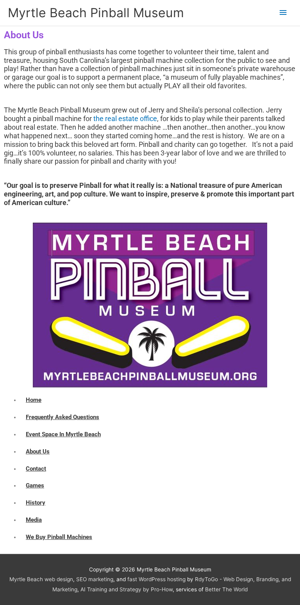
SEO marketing (94, 579)
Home (33, 399)
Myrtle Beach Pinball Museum (96, 12)
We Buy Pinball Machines (59, 537)
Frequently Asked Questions (62, 417)
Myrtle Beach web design (41, 579)
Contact (36, 468)
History (35, 502)
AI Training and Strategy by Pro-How (126, 589)
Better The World (226, 589)
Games (35, 485)
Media (34, 519)
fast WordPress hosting (156, 579)
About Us (38, 451)
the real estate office (125, 118)
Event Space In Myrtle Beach (63, 434)
